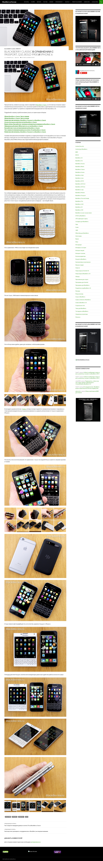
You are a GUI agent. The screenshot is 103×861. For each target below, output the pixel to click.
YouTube (45, 1)
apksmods (78, 391)
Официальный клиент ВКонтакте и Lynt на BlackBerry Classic (23, 126)
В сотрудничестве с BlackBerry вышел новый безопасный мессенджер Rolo (87, 387)
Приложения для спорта (81, 279)
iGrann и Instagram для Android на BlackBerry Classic (20, 122)
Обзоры (67, 1)
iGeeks (24, 409)
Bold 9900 (8, 816)
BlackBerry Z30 (79, 210)
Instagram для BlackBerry (81, 221)
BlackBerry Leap (79, 189)
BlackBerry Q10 (79, 204)
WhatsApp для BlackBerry (82, 233)
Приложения (58, 1)
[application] (88, 59)
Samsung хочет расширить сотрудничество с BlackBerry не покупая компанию (26, 830)
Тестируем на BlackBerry (81, 311)
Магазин (39, 1)
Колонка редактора (80, 256)
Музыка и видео (79, 265)
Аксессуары (78, 236)
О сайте (33, 1)
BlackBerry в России (9, 2)
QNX (76, 230)
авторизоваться (35, 842)
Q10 (27, 816)
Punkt (77, 227)
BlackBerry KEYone (80, 186)
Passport (21, 816)
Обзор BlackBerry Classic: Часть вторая (16, 118)
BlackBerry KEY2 (79, 181)
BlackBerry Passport (80, 195)
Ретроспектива (79, 294)
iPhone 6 (15, 816)
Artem (17, 57)
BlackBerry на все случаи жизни (83, 213)
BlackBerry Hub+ (79, 175)
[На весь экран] (98, 64)
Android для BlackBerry (81, 149)
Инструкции (78, 244)
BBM (76, 152)
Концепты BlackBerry (80, 259)
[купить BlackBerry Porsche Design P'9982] (88, 410)
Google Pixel (95, 1)
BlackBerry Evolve (79, 172)
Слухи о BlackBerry (80, 296)
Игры (76, 241)
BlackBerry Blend (79, 166)
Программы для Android (81, 282)
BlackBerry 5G (79, 160)
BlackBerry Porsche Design (82, 198)
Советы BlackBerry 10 (81, 302)
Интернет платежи (80, 253)
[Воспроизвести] (77, 64)
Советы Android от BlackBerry (83, 299)
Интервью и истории (80, 247)
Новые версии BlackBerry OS (82, 273)
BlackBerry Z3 (78, 207)
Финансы (77, 317)
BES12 (77, 155)
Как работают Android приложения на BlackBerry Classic (22, 128)
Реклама (77, 291)
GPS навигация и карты (81, 218)
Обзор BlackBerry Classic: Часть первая (16, 116)
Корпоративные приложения (83, 262)
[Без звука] (96, 64)
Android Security (79, 146)
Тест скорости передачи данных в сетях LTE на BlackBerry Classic (25, 130)
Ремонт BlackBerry (77, 1)
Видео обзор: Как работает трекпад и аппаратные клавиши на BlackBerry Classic (29, 124)
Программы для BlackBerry (82, 285)
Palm (76, 224)
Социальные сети (80, 305)
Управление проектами (81, 314)
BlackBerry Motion (80, 192)
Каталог (51, 1)
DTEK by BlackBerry (80, 215)
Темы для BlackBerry (80, 308)
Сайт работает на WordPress (9, 859)
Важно (77, 239)
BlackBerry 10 (78, 157)
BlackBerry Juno (79, 178)
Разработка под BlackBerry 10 (83, 288)
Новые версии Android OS (82, 270)
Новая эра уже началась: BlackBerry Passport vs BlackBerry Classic (25, 120)
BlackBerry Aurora (80, 163)
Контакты (26, 1)
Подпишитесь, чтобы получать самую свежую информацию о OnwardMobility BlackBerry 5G (87, 382)
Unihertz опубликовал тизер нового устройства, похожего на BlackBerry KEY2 (87, 373)
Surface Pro (87, 1)
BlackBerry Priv (79, 201)
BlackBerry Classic (9, 48)
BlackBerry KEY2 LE (80, 184)
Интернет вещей (79, 250)
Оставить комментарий (27, 57)
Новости (18, 48)
